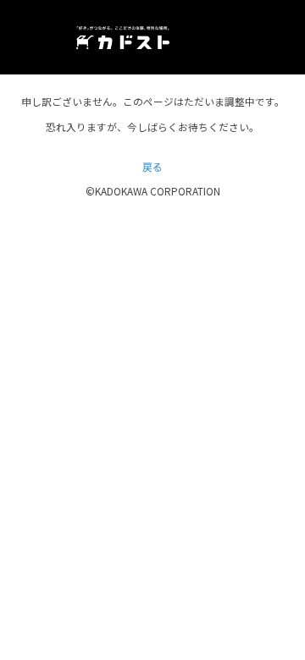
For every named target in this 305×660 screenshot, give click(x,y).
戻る (152, 166)
